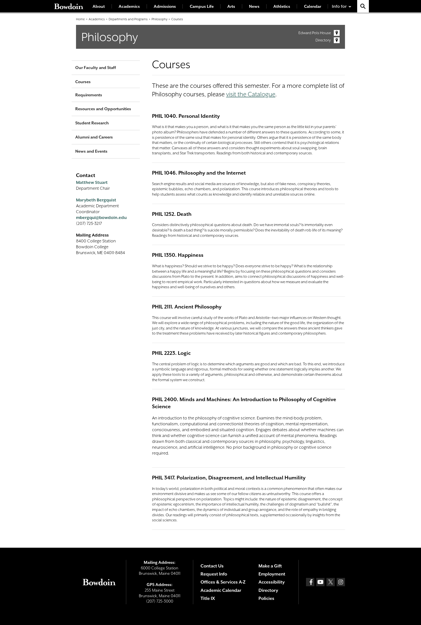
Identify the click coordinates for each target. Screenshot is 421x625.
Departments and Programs (128, 19)
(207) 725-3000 (159, 601)
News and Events (91, 151)
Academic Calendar (221, 590)
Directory (323, 40)
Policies (266, 598)
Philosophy (159, 19)
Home (80, 19)
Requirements (88, 95)
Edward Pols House (314, 33)
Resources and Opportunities (103, 109)
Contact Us (212, 565)
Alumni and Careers (94, 137)
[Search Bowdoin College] (363, 6)
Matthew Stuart (92, 182)
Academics (129, 6)
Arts (231, 6)
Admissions (165, 6)
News (254, 6)
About (99, 6)
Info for (339, 6)
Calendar (312, 6)
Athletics (281, 6)
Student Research (92, 123)
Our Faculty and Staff (95, 67)
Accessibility (271, 582)
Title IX (208, 598)
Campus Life (202, 6)
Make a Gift (270, 565)
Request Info (214, 573)
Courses (177, 19)
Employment (271, 573)
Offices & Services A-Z (223, 582)
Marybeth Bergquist (96, 200)
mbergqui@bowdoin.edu (101, 217)
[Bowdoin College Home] (68, 6)
